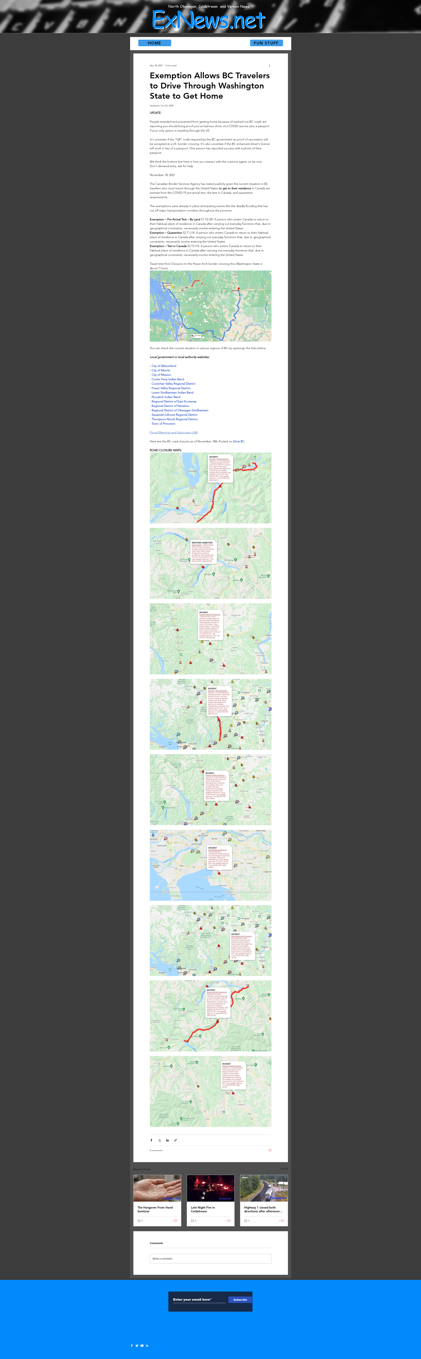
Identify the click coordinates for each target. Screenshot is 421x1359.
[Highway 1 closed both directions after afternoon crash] (264, 1188)
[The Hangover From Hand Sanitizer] (157, 1188)
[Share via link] (175, 1140)
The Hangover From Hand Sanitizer (155, 1209)
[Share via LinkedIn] (167, 1140)
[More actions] (270, 65)
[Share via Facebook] (151, 1140)
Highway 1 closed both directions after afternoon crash (262, 1209)
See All (284, 1168)
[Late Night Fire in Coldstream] (211, 1188)
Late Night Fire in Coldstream (203, 1209)
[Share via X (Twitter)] (159, 1140)
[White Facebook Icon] (132, 1345)
